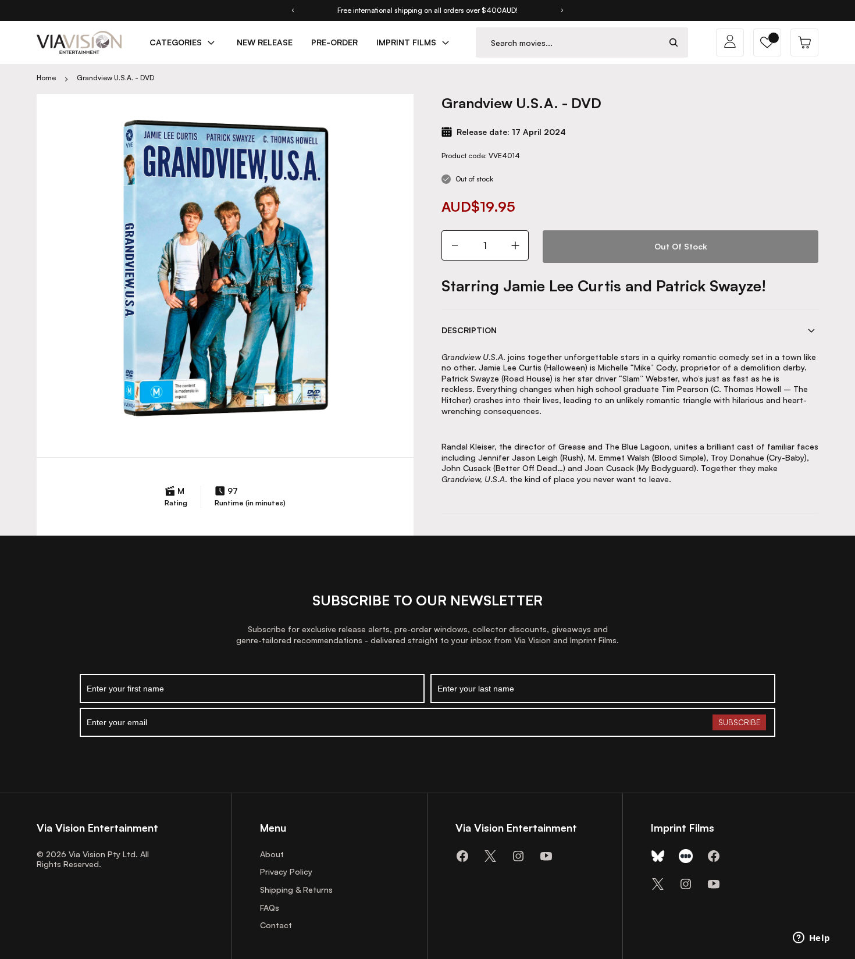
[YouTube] (546, 856)
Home (46, 77)
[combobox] (568, 43)
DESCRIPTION (469, 330)
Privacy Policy (286, 871)
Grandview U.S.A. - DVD (115, 77)
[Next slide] (562, 10)
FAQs (269, 907)
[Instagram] (518, 856)
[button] (767, 42)
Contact (276, 925)
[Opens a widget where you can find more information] (811, 938)
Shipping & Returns (296, 889)
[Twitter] (490, 856)
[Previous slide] (292, 10)
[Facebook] (462, 856)
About (272, 854)
